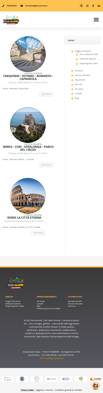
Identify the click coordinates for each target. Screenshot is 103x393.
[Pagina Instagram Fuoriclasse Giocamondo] (88, 6)
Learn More (46, 94)
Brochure (79, 70)
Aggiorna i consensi (44, 390)
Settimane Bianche (88, 59)
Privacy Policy (27, 390)
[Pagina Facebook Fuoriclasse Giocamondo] (93, 6)
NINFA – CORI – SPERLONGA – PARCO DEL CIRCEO (28, 148)
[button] (81, 6)
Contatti (78, 93)
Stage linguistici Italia (89, 63)
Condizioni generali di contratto (68, 390)
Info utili (78, 84)
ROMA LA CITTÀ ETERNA (24, 217)
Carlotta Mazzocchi (24, 82)
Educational (80, 79)
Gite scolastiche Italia (89, 54)
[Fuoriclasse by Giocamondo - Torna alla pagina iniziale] (17, 19)
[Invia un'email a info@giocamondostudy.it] (95, 385)
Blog (77, 98)
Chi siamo (79, 89)
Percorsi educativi (82, 75)
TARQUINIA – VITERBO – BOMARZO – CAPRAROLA (28, 77)
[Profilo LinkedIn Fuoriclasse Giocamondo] (99, 6)
